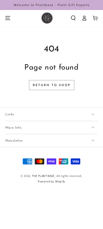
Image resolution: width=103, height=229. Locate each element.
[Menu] (7, 18)
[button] (73, 18)
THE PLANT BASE (43, 176)
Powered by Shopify (51, 181)
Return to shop (51, 85)
